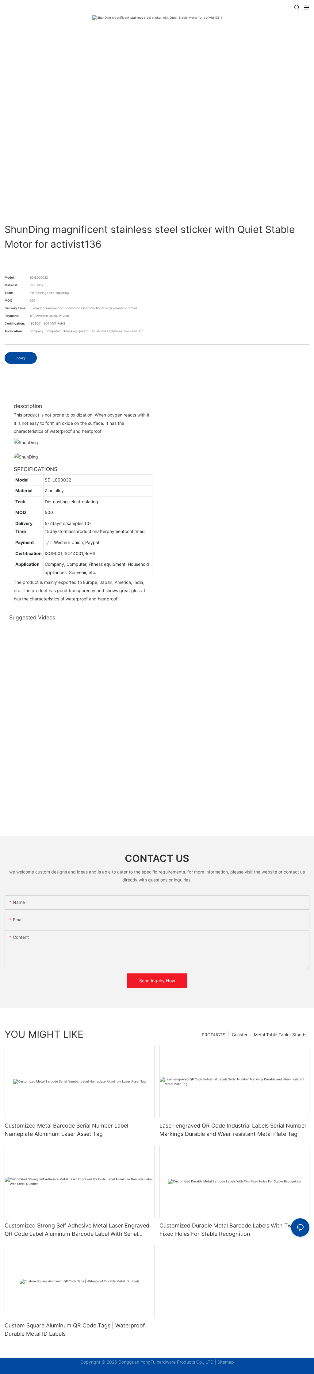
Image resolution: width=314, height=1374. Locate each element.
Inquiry (21, 358)
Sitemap (225, 1361)
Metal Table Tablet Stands (280, 1034)
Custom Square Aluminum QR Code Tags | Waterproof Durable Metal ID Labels (75, 1329)
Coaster (239, 1034)
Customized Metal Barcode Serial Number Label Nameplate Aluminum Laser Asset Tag (66, 1129)
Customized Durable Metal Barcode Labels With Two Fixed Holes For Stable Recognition (227, 1229)
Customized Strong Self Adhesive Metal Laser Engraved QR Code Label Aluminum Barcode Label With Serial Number (77, 1230)
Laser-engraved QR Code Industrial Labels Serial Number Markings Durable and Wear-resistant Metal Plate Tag (233, 1129)
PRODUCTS (213, 1034)
